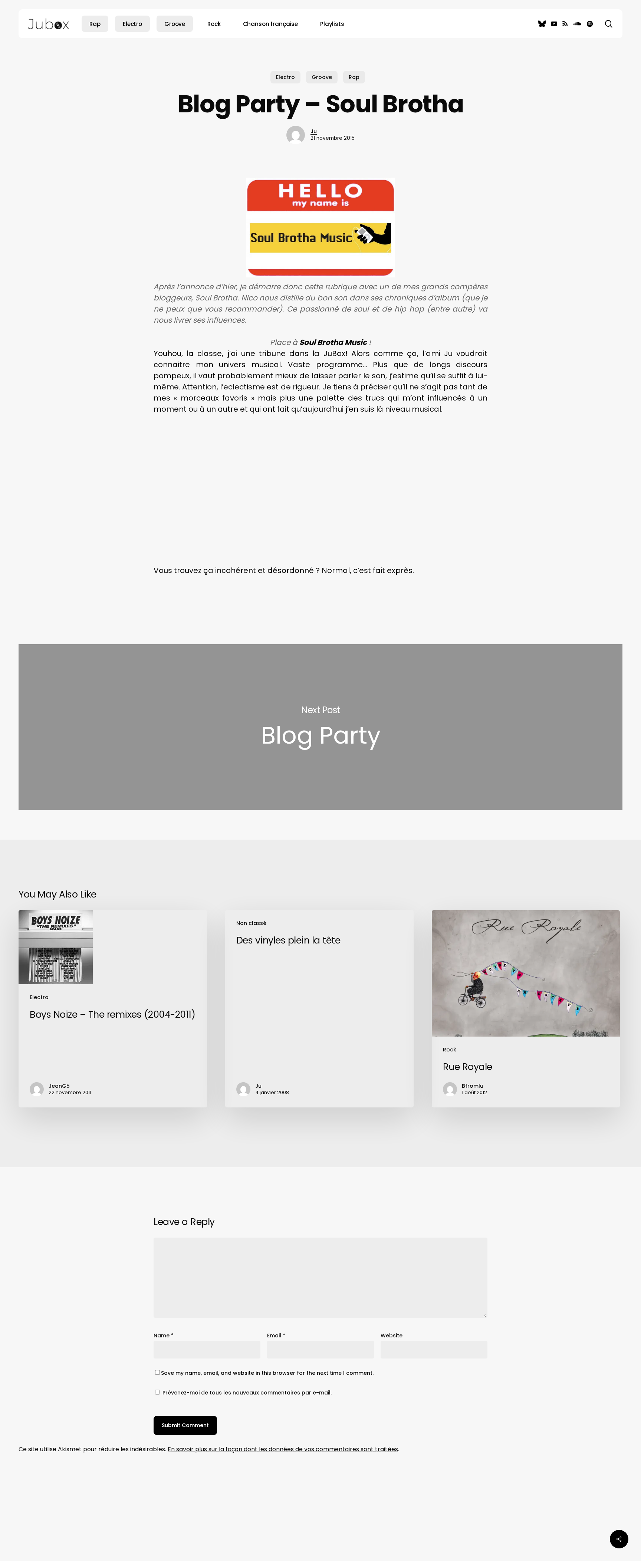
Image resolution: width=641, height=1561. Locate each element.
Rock (449, 1049)
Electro (285, 77)
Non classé (251, 923)
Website (391, 1335)
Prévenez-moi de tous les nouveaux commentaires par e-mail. (247, 1392)
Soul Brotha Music (333, 342)
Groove (322, 77)
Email (276, 1335)
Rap (354, 77)
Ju (313, 131)
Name (164, 1335)
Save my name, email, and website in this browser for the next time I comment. (267, 1373)
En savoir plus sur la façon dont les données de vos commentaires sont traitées (283, 1449)
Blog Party (320, 727)
